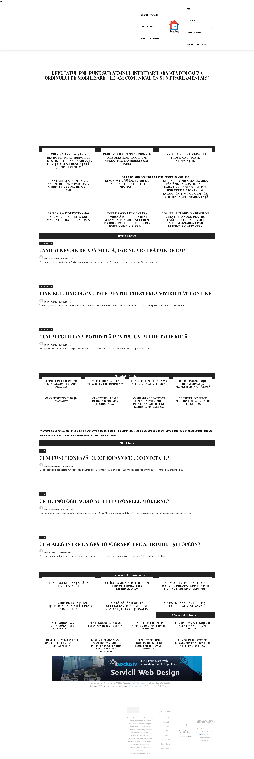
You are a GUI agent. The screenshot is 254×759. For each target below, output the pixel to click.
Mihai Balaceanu (51, 259)
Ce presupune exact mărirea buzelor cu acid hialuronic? (193, 401)
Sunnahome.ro (205, 735)
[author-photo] (41, 258)
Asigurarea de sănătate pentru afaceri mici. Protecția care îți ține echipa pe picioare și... (149, 402)
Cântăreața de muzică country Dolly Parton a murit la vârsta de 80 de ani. (69, 185)
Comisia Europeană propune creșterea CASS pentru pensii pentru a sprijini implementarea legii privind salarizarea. (185, 220)
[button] (212, 26)
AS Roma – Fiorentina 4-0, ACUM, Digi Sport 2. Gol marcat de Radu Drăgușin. (69, 217)
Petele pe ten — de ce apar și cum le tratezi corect (149, 382)
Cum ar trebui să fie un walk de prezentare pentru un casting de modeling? (185, 586)
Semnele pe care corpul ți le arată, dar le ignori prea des (61, 384)
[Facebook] (186, 725)
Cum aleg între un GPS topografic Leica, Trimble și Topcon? (119, 544)
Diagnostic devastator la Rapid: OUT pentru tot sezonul (127, 184)
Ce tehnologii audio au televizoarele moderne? (104, 501)
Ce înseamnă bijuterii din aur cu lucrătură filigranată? (127, 586)
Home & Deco (46, 243)
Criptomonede (135, 686)
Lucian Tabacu (50, 302)
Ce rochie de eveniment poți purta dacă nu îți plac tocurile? (69, 606)
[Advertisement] (127, 124)
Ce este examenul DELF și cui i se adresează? (185, 604)
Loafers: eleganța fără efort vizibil (68, 584)
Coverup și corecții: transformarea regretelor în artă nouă (192, 384)
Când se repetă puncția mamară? (61, 399)
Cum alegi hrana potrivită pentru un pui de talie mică (113, 337)
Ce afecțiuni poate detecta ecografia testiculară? (105, 401)
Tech (43, 451)
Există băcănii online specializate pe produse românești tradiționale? (126, 606)
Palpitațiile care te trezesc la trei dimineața (105, 382)
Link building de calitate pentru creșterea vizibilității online (125, 294)
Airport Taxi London (139, 683)
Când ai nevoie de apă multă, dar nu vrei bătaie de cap (112, 250)
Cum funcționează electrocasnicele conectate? (104, 458)
